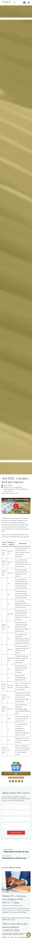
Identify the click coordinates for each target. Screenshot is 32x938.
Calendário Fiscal (8, 487)
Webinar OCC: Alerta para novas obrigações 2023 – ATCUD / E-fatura (14, 899)
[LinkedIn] (16, 781)
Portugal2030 (5, 934)
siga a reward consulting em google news (16, 773)
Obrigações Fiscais (18, 905)
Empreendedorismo (9, 489)
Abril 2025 (11, 777)
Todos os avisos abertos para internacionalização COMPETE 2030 (14, 927)
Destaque (10, 933)
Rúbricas (10, 491)
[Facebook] (10, 781)
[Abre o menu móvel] (14, 2)
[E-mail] (22, 781)
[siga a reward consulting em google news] (16, 766)
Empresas (18, 489)
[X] (13, 781)
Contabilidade (18, 487)
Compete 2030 (5, 933)
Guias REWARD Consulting (19, 933)
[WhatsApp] (19, 781)
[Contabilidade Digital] (24, 2)
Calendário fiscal (19, 777)
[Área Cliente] (29, 2)
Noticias (11, 905)
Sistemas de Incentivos (18, 934)
